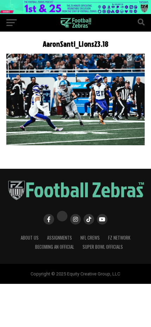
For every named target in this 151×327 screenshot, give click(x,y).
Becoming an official (54, 246)
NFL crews (90, 237)
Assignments (59, 237)
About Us (30, 237)
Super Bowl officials (103, 246)
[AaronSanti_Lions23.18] (75, 143)
